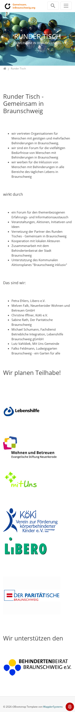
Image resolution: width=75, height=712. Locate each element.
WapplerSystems (53, 706)
